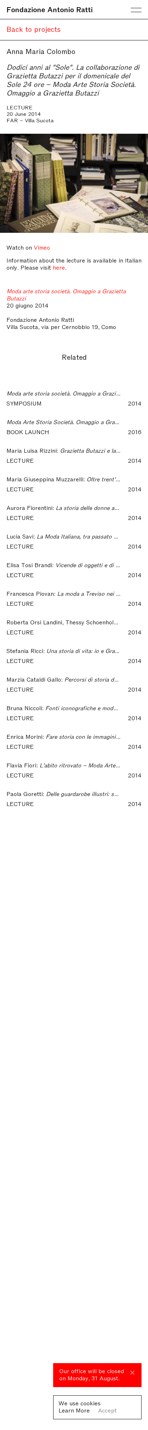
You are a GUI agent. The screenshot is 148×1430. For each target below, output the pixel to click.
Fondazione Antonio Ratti (49, 9)
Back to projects (33, 28)
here (59, 267)
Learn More (74, 1410)
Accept (107, 1410)
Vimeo (42, 247)
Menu (136, 10)
